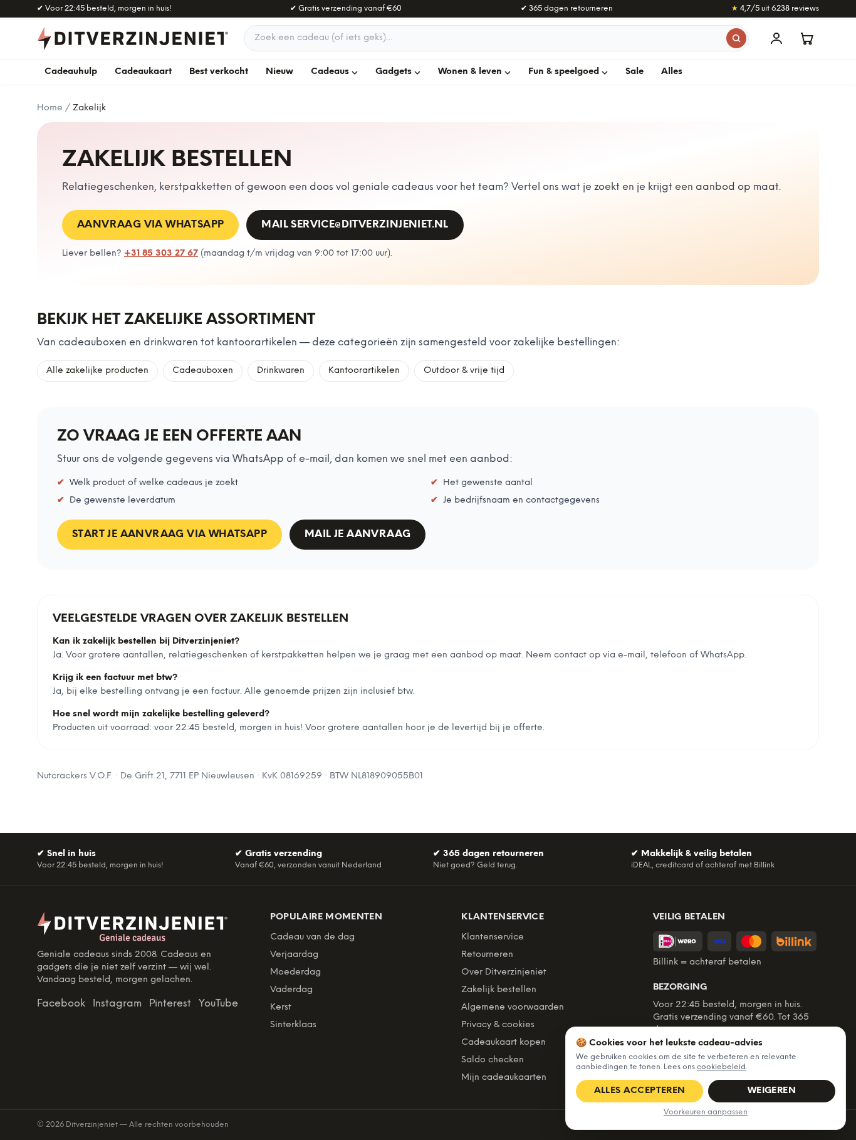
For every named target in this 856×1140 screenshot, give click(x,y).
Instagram (117, 1003)
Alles (671, 71)
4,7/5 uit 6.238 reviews (775, 8)
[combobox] (496, 38)
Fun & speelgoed (563, 71)
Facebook (61, 1003)
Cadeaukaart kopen (503, 1042)
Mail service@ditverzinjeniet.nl (354, 224)
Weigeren (772, 1091)
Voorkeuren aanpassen (706, 1112)
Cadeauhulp (70, 71)
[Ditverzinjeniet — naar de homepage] (133, 38)
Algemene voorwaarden (512, 1007)
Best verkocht (218, 71)
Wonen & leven (470, 71)
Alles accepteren (640, 1091)
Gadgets (393, 71)
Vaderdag (291, 990)
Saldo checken (492, 1060)
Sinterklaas (293, 1025)
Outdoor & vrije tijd (464, 370)
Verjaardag (294, 955)
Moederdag (295, 972)
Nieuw (279, 71)
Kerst (280, 1007)
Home (50, 108)
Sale (634, 71)
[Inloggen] (776, 38)
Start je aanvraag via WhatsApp (169, 534)
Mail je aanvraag (357, 534)
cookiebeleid (721, 1067)
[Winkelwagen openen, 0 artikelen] (806, 38)
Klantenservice (492, 937)
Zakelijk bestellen (498, 990)
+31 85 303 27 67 (161, 253)
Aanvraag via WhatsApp (150, 224)
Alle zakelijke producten (97, 370)
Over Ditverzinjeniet (503, 972)
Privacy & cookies (498, 1025)
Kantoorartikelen (364, 370)
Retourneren (487, 955)
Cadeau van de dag (312, 937)
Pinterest (170, 1003)
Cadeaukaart (143, 71)
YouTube (218, 1003)
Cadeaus (330, 71)
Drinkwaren (281, 370)
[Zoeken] (736, 38)
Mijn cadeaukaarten (503, 1077)
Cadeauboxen (202, 370)
